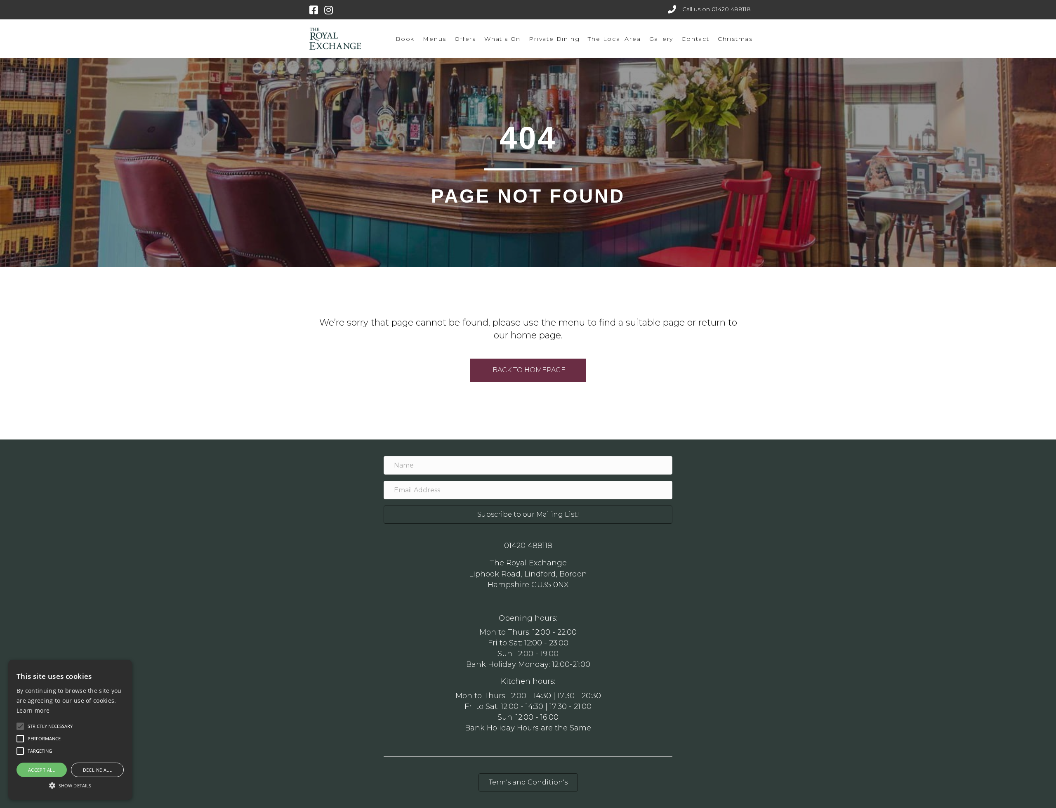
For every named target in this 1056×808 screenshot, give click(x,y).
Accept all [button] (41, 770)
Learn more (33, 710)
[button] (70, 785)
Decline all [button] (97, 770)
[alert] (70, 730)
